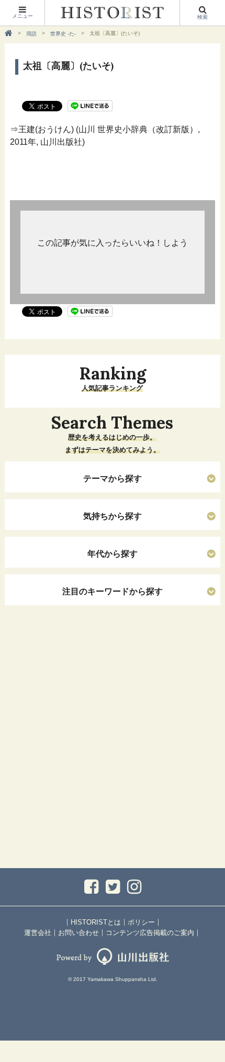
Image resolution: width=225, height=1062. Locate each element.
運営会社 (37, 933)
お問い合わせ (78, 933)
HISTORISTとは (96, 922)
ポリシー (141, 922)
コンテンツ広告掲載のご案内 (150, 933)
